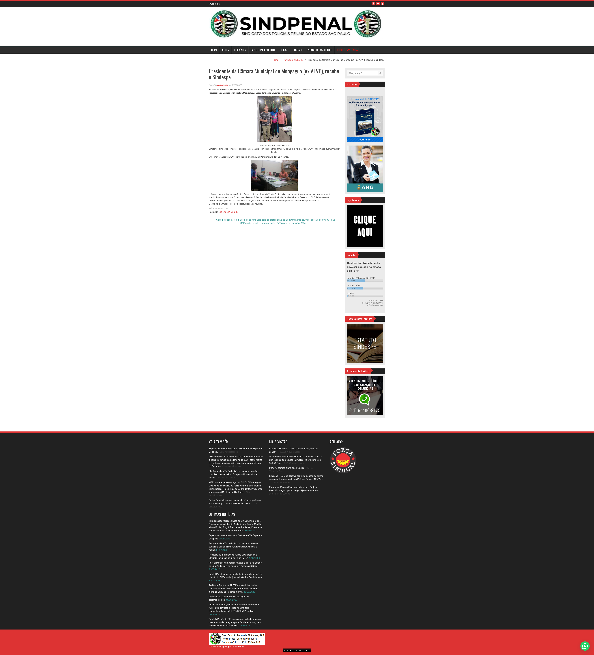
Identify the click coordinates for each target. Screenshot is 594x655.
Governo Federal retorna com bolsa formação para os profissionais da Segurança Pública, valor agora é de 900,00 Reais (274, 219)
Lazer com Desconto (263, 50)
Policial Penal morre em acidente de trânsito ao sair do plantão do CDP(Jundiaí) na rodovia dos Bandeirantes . (236, 575)
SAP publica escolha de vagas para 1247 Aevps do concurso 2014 (274, 222)
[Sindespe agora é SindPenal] (296, 23)
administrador (223, 85)
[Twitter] (378, 3)
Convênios (240, 50)
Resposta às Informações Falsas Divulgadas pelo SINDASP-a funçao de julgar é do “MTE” (233, 556)
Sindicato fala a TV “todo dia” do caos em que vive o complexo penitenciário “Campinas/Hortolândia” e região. (234, 474)
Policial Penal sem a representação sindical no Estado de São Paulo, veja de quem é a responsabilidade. (235, 564)
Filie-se (284, 50)
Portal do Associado (320, 50)
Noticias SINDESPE (293, 59)
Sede (224, 50)
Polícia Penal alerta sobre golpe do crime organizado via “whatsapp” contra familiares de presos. (235, 502)
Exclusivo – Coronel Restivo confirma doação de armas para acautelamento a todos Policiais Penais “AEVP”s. (296, 477)
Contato (298, 50)
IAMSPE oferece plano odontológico (286, 467)
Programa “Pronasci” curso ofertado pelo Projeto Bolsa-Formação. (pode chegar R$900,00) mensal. (294, 489)
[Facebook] (373, 3)
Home (214, 50)
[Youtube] (382, 3)
